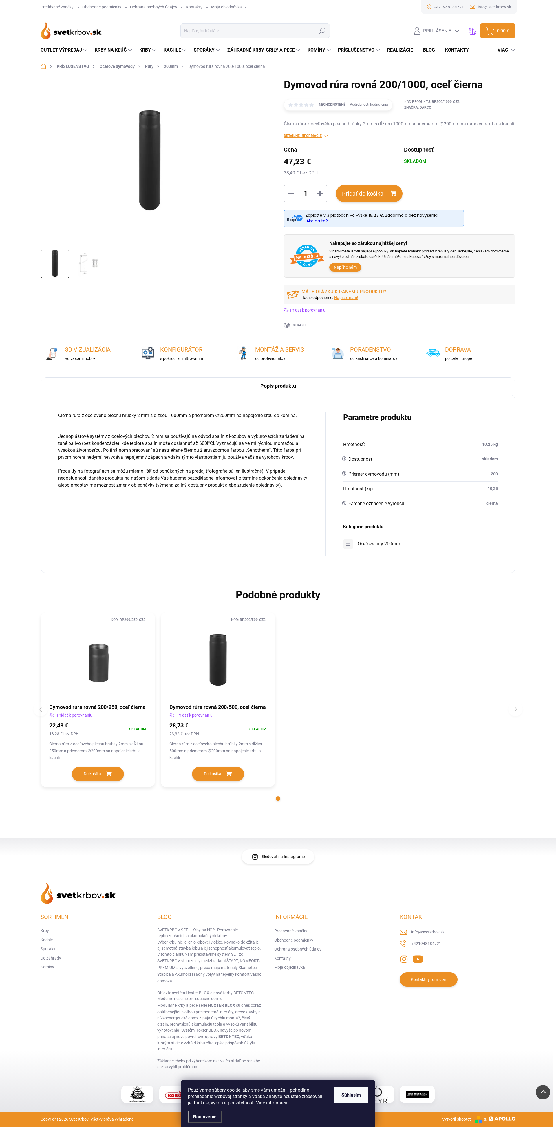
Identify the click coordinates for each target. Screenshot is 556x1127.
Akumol (182, 974)
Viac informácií (271, 1103)
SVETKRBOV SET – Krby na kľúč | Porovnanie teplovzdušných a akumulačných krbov (197, 933)
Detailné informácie (303, 136)
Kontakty (194, 7)
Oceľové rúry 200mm (379, 544)
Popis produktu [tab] (278, 386)
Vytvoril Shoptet (456, 1119)
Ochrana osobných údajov (153, 7)
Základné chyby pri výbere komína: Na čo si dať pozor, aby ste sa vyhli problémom (208, 1064)
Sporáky (48, 948)
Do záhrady (51, 958)
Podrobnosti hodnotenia (369, 105)
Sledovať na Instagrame (283, 856)
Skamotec (248, 967)
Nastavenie (205, 1116)
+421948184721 (426, 943)
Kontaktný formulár (428, 979)
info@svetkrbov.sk (428, 932)
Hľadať (322, 30)
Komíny (47, 967)
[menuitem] (65, 50)
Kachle (47, 939)
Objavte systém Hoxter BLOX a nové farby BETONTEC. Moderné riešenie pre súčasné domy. (206, 996)
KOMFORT (249, 960)
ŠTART (232, 960)
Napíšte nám (345, 267)
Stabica (164, 974)
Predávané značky (57, 7)
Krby (45, 930)
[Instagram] (404, 958)
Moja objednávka (226, 7)
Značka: (417, 107)
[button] (278, 798)
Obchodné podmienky (101, 7)
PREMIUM (166, 967)
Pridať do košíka (362, 193)
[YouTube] (417, 958)
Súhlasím (351, 1095)
